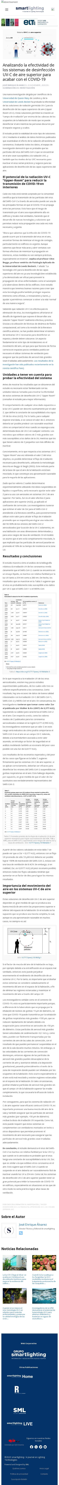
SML (27, 1464)
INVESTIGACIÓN (27, 88)
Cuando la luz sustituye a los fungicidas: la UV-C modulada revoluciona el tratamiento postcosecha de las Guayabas (44, 1279)
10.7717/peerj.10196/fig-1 (31, 957)
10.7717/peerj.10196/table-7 (40, 843)
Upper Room (35, 1207)
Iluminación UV (11, 88)
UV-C (42, 1207)
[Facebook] (32, 1447)
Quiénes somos (19, 1468)
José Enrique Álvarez (14, 85)
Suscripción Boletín (19, 1479)
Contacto (44, 1474)
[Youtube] (45, 1447)
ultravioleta (23, 1207)
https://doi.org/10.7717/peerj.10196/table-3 (33, 672)
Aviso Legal (44, 1468)
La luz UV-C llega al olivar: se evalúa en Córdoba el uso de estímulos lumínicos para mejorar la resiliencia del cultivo (14, 1279)
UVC (12, 1209)
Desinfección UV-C (10, 1207)
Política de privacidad (19, 1474)
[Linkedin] (36, 1447)
